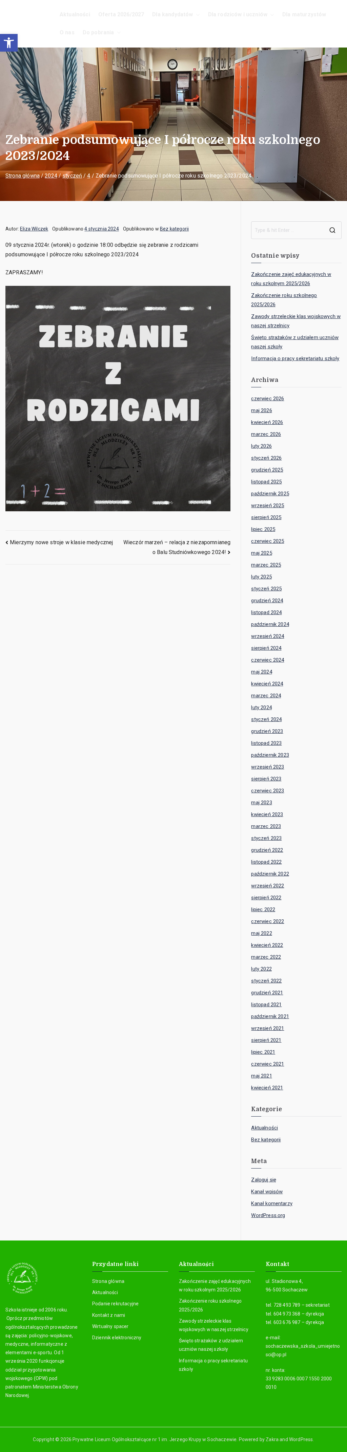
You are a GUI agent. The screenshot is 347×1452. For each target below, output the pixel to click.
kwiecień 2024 (267, 684)
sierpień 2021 (266, 1040)
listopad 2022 (266, 862)
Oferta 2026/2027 (121, 14)
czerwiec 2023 (267, 791)
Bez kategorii (174, 229)
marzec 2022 (266, 957)
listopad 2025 (266, 482)
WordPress (301, 1439)
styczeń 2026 (266, 458)
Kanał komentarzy (271, 1203)
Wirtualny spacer (110, 1326)
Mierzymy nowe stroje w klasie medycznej (61, 542)
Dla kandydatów (172, 14)
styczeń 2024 (266, 719)
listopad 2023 (266, 743)
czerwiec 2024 (267, 660)
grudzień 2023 (267, 731)
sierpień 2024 (266, 648)
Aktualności (75, 14)
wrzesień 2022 (267, 886)
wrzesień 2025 (267, 505)
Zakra (272, 1439)
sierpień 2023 (266, 779)
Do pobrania (98, 32)
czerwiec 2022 (267, 921)
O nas (67, 32)
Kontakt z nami (108, 1315)
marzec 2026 (266, 434)
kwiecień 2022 (267, 945)
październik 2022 (270, 874)
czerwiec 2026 (267, 399)
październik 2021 (270, 1016)
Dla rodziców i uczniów (238, 14)
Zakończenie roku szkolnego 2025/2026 (284, 300)
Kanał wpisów (267, 1192)
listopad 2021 (266, 1004)
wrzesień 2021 (267, 1028)
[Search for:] (296, 230)
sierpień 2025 (266, 517)
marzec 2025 (266, 565)
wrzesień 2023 (267, 767)
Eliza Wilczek (34, 229)
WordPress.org (268, 1215)
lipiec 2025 (263, 529)
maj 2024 (261, 672)
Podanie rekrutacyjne (115, 1303)
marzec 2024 (266, 696)
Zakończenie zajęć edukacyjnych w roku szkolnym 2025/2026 (291, 279)
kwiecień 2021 (267, 1088)
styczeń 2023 (266, 838)
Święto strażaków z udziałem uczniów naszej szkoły (295, 342)
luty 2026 (261, 446)
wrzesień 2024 (267, 636)
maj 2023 (261, 802)
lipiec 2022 (263, 909)
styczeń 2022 (266, 981)
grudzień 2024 (267, 601)
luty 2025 (261, 577)
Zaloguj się (263, 1180)
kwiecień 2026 (267, 422)
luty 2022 (261, 969)
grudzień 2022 (267, 850)
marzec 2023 (266, 826)
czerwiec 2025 (267, 541)
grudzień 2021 (267, 993)
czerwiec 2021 (267, 1064)
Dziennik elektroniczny (117, 1337)
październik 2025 (270, 494)
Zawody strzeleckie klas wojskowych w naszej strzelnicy (296, 321)
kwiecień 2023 (267, 814)
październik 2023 (270, 755)
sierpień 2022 (266, 898)
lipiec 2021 (263, 1052)
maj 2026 (261, 410)
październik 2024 (270, 624)
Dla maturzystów (304, 14)
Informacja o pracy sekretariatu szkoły (295, 358)
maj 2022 (261, 933)
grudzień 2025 (267, 470)
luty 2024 (261, 707)
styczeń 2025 (266, 589)
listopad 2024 (266, 612)
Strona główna (108, 1281)
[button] (9, 43)
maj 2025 (261, 553)
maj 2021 (261, 1076)
